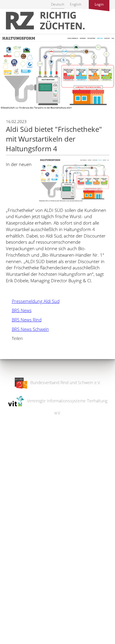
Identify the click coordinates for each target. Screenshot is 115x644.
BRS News (19, 310)
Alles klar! (8, 619)
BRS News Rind (24, 320)
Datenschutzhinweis (18, 641)
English (75, 4)
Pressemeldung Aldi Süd (33, 301)
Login (99, 4)
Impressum (10, 635)
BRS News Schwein (27, 329)
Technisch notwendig (9, 545)
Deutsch (57, 4)
